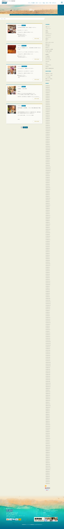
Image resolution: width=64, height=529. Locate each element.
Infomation (47, 61)
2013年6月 (47, 310)
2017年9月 (47, 234)
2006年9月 (47, 450)
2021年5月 (47, 179)
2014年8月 (47, 288)
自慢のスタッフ (48, 26)
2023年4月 (47, 141)
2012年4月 (47, 334)
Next (26, 127)
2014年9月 (47, 286)
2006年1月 (47, 464)
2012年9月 (47, 326)
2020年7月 (47, 194)
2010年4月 (47, 376)
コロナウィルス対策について (47, 515)
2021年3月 (47, 182)
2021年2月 (47, 184)
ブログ (50, 2)
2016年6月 (47, 253)
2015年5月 (47, 274)
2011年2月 (47, 358)
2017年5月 (47, 241)
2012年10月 (47, 324)
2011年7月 (47, 350)
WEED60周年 (48, 45)
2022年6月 (47, 156)
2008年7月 (47, 412)
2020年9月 (47, 191)
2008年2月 (47, 421)
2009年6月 (47, 393)
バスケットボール (48, 37)
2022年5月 (47, 158)
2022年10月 (47, 149)
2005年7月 (47, 474)
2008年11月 (47, 405)
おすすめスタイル (48, 35)
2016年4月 (47, 256)
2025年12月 (47, 90)
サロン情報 (37, 509)
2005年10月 (47, 469)
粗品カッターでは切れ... (49, 78)
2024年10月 (47, 109)
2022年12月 (47, 146)
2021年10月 (47, 170)
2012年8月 (47, 327)
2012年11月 (47, 322)
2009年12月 (47, 383)
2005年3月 (47, 481)
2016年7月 (47, 251)
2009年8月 (47, 390)
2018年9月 (47, 218)
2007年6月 (47, 435)
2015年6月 (47, 272)
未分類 (47, 30)
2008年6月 (47, 414)
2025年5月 (47, 97)
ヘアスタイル (37, 515)
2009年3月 (47, 398)
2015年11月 (47, 265)
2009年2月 (47, 400)
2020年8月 (47, 192)
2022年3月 (47, 161)
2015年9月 (47, 267)
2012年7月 (47, 329)
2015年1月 (47, 279)
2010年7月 (47, 371)
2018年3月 (47, 227)
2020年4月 (47, 198)
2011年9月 (47, 346)
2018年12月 (47, 217)
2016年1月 (47, 262)
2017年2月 (47, 246)
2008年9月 (47, 409)
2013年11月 (47, 303)
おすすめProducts (48, 64)
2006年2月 (47, 462)
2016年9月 (47, 248)
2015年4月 (47, 275)
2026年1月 (47, 89)
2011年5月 (47, 353)
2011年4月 (47, 355)
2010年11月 (47, 364)
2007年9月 (47, 429)
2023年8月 (47, 134)
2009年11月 (47, 384)
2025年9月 (47, 92)
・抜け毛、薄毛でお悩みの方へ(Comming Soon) (50, 510)
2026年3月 (47, 87)
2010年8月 (47, 369)
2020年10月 (47, 189)
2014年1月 (47, 300)
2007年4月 (47, 438)
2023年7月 (47, 135)
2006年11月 (47, 447)
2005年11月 (47, 467)
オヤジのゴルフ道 (48, 59)
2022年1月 (47, 165)
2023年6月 (47, 137)
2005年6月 (47, 476)
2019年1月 (47, 215)
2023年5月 (47, 139)
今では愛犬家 (48, 56)
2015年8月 (47, 269)
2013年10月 (47, 305)
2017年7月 (47, 237)
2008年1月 (47, 422)
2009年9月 (47, 388)
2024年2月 (47, 123)
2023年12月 (47, 127)
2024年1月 (47, 125)
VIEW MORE (36, 38)
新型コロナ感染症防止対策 (49, 68)
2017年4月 (47, 243)
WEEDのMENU (48, 57)
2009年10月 (47, 386)
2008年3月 (47, 419)
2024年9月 (47, 111)
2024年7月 (47, 115)
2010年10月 (47, 365)
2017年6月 (47, 239)
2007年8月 (47, 431)
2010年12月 (47, 362)
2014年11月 (47, 282)
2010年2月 (47, 379)
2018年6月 (47, 222)
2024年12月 (47, 106)
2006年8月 (47, 452)
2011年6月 (47, 352)
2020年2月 (47, 201)
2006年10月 (47, 448)
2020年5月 (47, 196)
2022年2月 (47, 163)
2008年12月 (47, 403)
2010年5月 (47, 374)
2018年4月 (47, 225)
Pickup (44, 2)
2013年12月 (47, 301)
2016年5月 (47, 255)
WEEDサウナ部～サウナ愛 (49, 42)
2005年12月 (47, 466)
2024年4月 (47, 120)
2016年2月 (47, 260)
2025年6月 (47, 96)
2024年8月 (47, 113)
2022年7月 (47, 154)
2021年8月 (47, 173)
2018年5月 (47, 224)
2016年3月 (47, 258)
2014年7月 (47, 289)
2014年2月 (47, 298)
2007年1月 (47, 443)
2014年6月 (47, 291)
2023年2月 (47, 142)
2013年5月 (47, 312)
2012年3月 (47, 336)
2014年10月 (47, 284)
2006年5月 (47, 457)
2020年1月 (47, 203)
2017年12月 (47, 232)
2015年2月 (47, 277)
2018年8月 (47, 220)
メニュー (40, 2)
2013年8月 (47, 307)
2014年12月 (47, 281)
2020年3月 (47, 199)
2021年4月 (47, 180)
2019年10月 (47, 205)
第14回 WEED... (48, 80)
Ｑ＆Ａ (47, 63)
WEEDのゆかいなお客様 (49, 49)
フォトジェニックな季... (49, 75)
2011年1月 (47, 360)
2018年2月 (47, 229)
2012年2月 (47, 338)
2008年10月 (47, 407)
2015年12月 (47, 263)
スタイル (47, 2)
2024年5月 (47, 118)
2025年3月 (47, 101)
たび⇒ (47, 40)
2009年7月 (47, 391)
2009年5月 (47, 395)
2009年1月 (47, 402)
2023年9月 (47, 132)
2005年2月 (47, 483)
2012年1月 (47, 339)
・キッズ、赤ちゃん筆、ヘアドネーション (49, 511)
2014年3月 (47, 296)
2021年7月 (47, 175)
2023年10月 (47, 130)
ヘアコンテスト (48, 52)
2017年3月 (47, 244)
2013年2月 (47, 317)
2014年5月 (47, 293)
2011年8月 (47, 348)
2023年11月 (47, 128)
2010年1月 (47, 381)
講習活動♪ (47, 54)
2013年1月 (47, 319)
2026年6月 (47, 85)
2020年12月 (47, 187)
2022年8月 (47, 153)
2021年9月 (47, 172)
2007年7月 (47, 433)
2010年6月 (47, 372)
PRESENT (47, 66)
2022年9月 (47, 151)
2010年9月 (47, 367)
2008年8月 (47, 410)
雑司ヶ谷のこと (48, 44)
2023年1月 (47, 144)
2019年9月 (47, 206)
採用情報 (44, 512)
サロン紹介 (33, 2)
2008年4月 (47, 417)
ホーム (29, 2)
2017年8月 (47, 236)
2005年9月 (47, 471)
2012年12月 (47, 320)
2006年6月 (47, 455)
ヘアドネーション (48, 28)
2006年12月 (47, 445)
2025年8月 (47, 94)
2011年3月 (47, 357)
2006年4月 (47, 459)
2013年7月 (47, 308)
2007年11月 (47, 426)
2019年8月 (47, 208)
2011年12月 (47, 341)
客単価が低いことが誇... (49, 73)
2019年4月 (47, 210)
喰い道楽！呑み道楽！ (49, 51)
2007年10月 (47, 428)
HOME (36, 508)
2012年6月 (47, 331)
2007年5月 (47, 436)
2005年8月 (47, 473)
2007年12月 (47, 424)
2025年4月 (47, 99)
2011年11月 (47, 343)
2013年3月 (47, 315)
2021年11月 (47, 168)
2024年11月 (47, 108)
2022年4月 (47, 160)
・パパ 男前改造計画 (46, 509)
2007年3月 (47, 440)
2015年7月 (47, 270)
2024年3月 (47, 122)
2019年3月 (47, 211)
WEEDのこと (47, 47)
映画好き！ (47, 38)
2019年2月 (47, 213)
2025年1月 (47, 104)
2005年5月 (47, 478)
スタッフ (37, 2)
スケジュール (54, 2)
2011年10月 (47, 345)
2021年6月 (47, 177)
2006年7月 (47, 454)
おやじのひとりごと (48, 33)
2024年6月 (47, 116)
